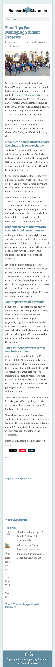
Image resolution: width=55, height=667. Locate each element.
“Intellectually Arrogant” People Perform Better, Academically (30, 536)
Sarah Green (13, 42)
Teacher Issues (12, 46)
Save (23, 450)
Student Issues (38, 42)
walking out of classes (26, 95)
